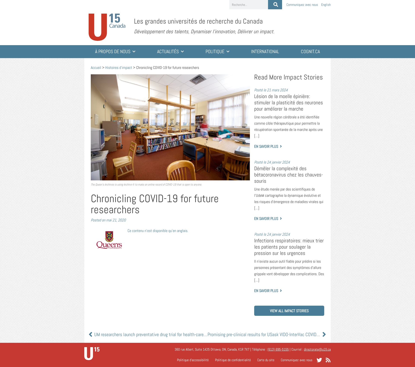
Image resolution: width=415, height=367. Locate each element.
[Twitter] (319, 360)
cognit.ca (310, 51)
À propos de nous (112, 51)
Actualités (168, 51)
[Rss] (328, 360)
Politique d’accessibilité (193, 360)
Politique (215, 51)
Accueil (96, 67)
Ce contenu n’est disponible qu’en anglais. (158, 230)
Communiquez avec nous (302, 4)
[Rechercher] (275, 4)
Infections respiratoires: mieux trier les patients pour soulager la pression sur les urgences (289, 246)
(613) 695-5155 (278, 349)
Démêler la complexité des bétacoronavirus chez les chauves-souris (288, 174)
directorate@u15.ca (317, 349)
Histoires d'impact (118, 67)
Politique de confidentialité (233, 360)
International (265, 51)
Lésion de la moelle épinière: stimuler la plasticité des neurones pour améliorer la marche (288, 102)
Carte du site (265, 360)
